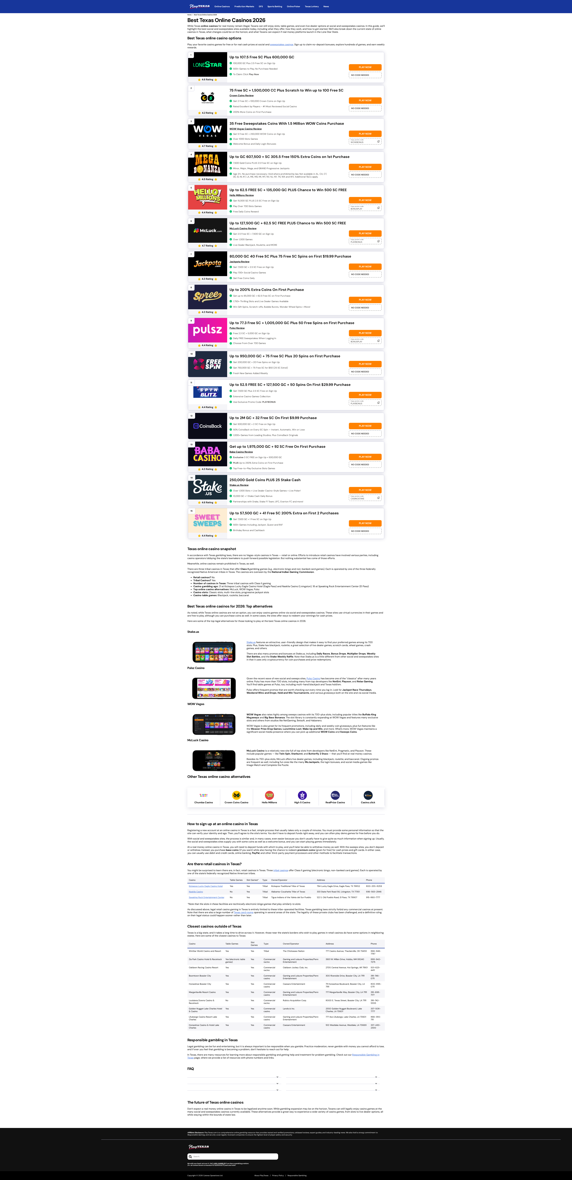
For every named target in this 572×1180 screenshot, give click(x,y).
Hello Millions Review (242, 195)
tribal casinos (280, 870)
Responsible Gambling (297, 1175)
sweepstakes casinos (281, 44)
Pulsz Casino (313, 678)
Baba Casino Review (241, 451)
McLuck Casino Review (243, 228)
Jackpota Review (239, 261)
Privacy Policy (278, 1175)
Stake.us (251, 642)
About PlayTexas (261, 1175)
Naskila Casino (196, 891)
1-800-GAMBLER (219, 1163)
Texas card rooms (243, 912)
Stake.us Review (239, 485)
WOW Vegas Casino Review (246, 128)
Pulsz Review (237, 328)
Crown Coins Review (242, 95)
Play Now (365, 67)
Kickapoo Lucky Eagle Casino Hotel (206, 886)
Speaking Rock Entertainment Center (206, 897)
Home (189, 15)
